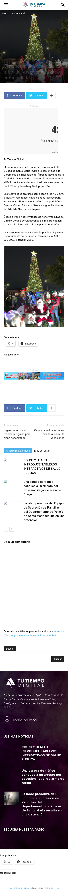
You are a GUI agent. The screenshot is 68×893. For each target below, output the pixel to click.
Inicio (4, 13)
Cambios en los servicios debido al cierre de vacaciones (49, 434)
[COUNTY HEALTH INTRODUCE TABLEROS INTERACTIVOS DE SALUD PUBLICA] (13, 464)
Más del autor (42, 450)
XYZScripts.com (51, 888)
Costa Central (18, 13)
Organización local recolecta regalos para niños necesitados (17, 434)
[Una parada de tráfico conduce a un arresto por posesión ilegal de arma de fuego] (13, 486)
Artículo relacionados (18, 450)
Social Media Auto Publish (20, 888)
